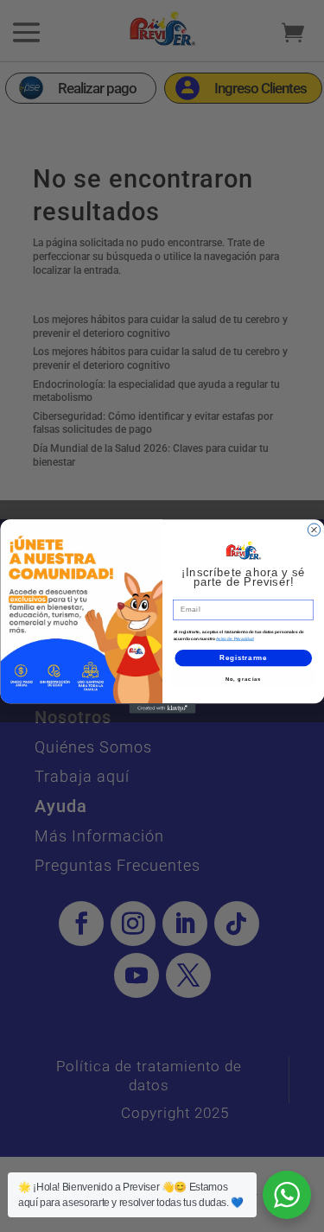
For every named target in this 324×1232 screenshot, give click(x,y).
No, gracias (243, 679)
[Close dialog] (314, 530)
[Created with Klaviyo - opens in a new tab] (162, 708)
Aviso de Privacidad (235, 638)
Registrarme (243, 657)
